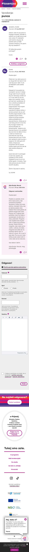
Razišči (8, 8)
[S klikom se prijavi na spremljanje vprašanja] (26, 59)
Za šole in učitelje (15, 466)
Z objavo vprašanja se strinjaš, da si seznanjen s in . (15, 375)
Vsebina (4, 314)
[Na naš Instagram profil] (11, 478)
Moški (15, 288)
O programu (14, 455)
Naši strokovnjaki (14, 458)
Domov (3, 8)
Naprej (8, 531)
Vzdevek (4, 273)
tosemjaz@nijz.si (14, 486)
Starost (4, 298)
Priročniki (14, 469)
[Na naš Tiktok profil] (18, 478)
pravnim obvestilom (18, 376)
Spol (3, 285)
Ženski (6, 288)
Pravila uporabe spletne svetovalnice (15, 267)
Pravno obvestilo (14, 541)
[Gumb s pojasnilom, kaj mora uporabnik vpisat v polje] (8, 272)
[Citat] (17, 59)
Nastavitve (14, 549)
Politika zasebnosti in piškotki (14, 538)
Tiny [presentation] (25, 353)
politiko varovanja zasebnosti (18, 546)
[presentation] (3, 317)
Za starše (14, 462)
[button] (3, 317)
